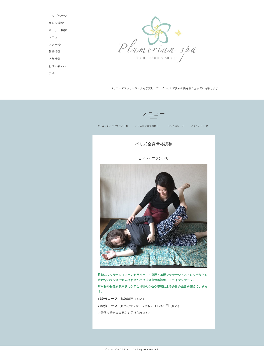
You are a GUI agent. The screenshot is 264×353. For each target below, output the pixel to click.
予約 (52, 73)
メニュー (55, 37)
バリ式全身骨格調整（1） (148, 125)
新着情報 (55, 51)
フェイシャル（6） (201, 125)
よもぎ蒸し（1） (176, 125)
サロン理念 (56, 23)
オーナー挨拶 (58, 30)
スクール (55, 44)
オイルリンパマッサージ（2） (113, 125)
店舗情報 (55, 59)
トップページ (58, 15)
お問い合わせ (58, 66)
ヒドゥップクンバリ (153, 158)
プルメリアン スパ (124, 349)
